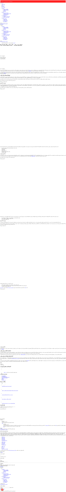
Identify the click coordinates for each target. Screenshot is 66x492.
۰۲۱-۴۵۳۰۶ (5, 372)
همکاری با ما (3, 7)
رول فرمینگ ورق (5, 38)
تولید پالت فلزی (5, 475)
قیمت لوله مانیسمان (4, 440)
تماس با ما (3, 5)
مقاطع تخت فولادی (5, 9)
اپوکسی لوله (4, 18)
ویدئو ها (3, 379)
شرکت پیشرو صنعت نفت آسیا (12, 450)
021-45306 (1, 466)
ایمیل (1, 407)
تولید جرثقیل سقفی (5, 473)
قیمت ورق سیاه (4, 444)
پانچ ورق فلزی (5, 19)
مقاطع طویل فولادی (5, 470)
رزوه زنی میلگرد (5, 480)
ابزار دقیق (4, 11)
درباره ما (3, 6)
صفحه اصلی (3, 4)
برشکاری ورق (5, 21)
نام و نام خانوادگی (2, 406)
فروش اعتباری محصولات (6, 16)
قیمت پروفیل (3, 442)
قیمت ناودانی (3, 439)
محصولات (3, 8)
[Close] (0, 455)
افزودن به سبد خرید (5, 465)
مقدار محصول (11, 487)
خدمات (3, 478)
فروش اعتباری (4, 15)
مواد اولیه (4, 10)
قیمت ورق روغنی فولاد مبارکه (15, 358)
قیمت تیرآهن (3, 437)
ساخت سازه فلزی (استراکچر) (7, 13)
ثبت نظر (1, 419)
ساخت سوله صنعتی (5, 14)
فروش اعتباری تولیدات (6, 17)
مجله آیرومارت (4, 375)
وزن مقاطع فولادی (4, 376)
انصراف (1, 465)
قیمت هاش (3, 438)
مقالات (3, 378)
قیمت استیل (3, 443)
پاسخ (2, 423)
